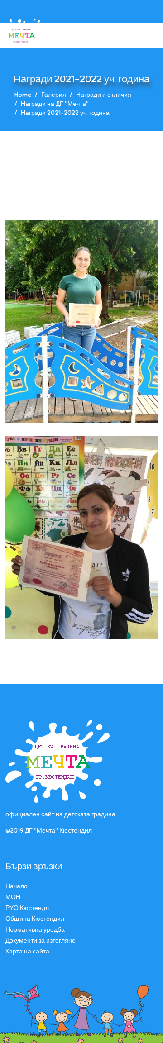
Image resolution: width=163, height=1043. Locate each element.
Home (22, 95)
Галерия (53, 95)
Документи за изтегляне (40, 940)
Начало (16, 886)
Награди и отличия (103, 95)
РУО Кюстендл (27, 908)
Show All (56, 183)
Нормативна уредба (35, 929)
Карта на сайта (27, 951)
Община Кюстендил (34, 919)
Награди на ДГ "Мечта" (55, 104)
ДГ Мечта (102, 183)
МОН (12, 897)
